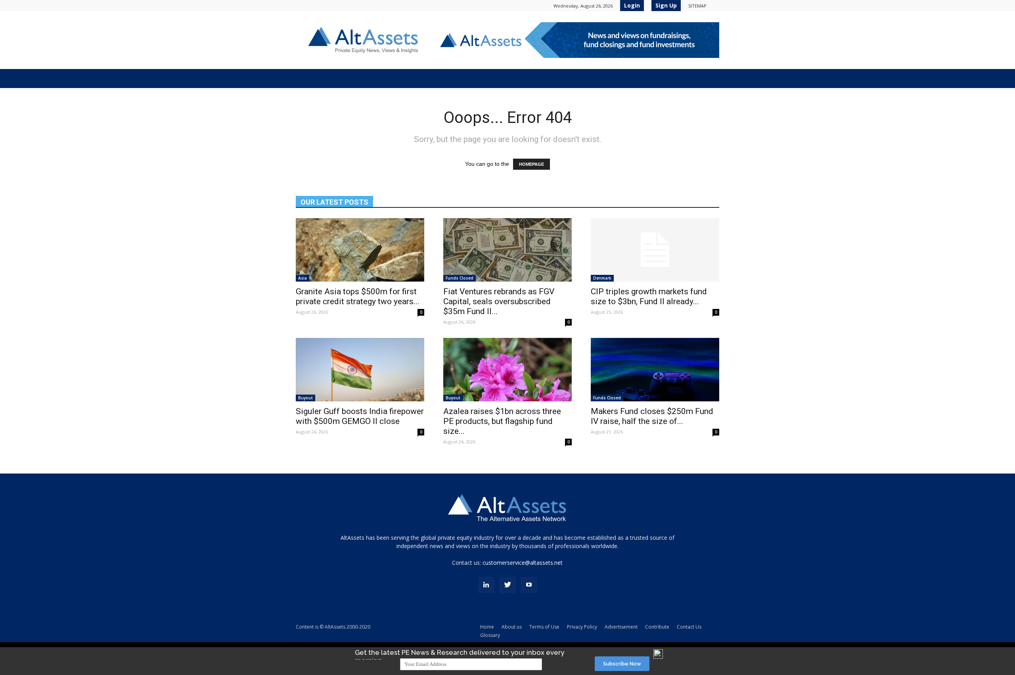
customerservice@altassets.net (523, 562)
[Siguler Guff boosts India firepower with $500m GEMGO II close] (360, 369)
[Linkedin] (486, 585)
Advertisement (621, 626)
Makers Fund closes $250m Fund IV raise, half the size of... (652, 416)
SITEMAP (697, 6)
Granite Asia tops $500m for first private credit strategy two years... (357, 296)
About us (512, 626)
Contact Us (689, 626)
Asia (302, 278)
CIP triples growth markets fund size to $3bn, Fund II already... (649, 296)
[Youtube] (529, 585)
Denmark (602, 278)
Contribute (657, 626)
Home (487, 626)
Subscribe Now (622, 664)
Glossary (490, 635)
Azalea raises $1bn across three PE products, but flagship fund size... (502, 421)
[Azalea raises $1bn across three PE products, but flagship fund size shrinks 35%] (507, 369)
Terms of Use (544, 626)
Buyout (305, 398)
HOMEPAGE (531, 164)
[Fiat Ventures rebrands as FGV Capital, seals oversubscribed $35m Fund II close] (507, 250)
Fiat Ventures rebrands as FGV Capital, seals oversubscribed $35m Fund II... (498, 301)
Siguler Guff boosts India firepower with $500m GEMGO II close (360, 416)
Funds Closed (459, 278)
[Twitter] (507, 585)
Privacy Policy (582, 626)
